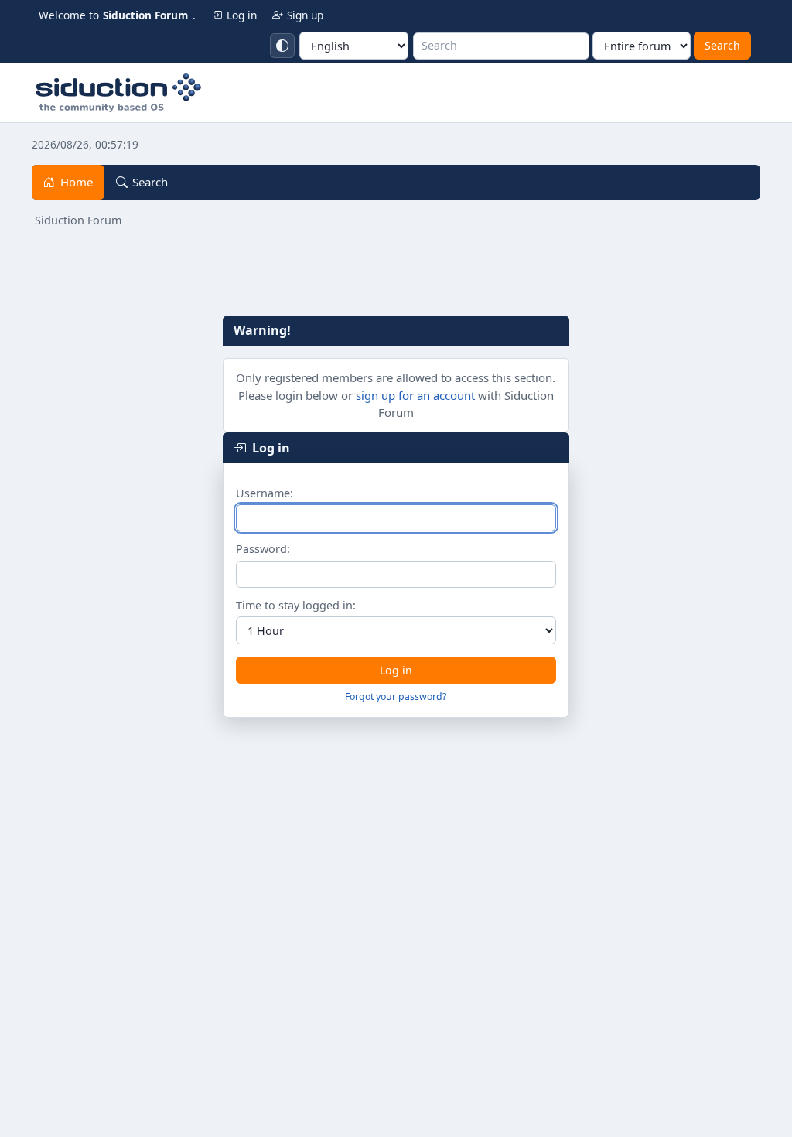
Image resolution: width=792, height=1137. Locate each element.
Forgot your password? (395, 696)
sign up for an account (415, 395)
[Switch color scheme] (282, 45)
